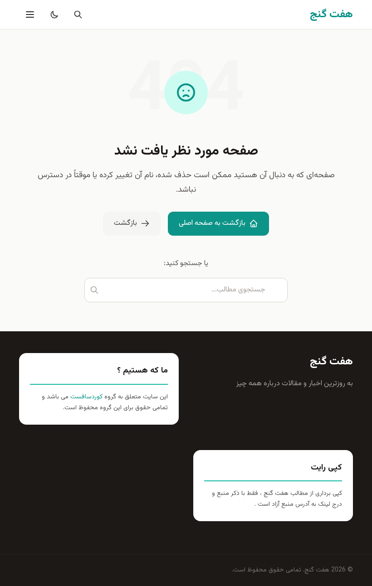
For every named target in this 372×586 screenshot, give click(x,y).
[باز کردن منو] (29, 14)
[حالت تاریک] (53, 14)
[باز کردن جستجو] (76, 14)
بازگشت (125, 223)
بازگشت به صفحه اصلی (212, 223)
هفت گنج (331, 361)
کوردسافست (86, 397)
